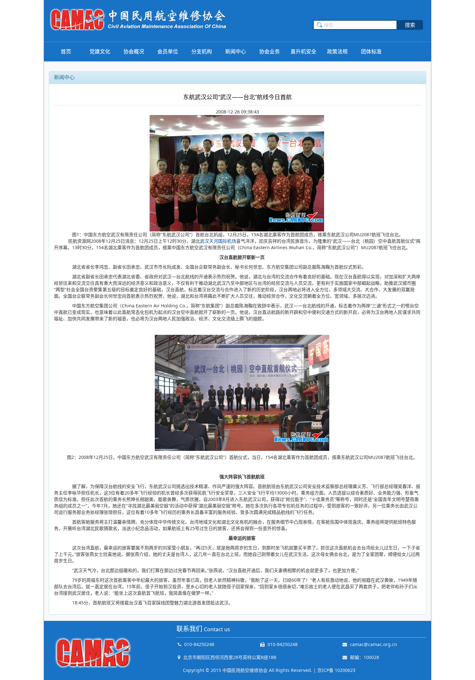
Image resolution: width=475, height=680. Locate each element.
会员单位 (167, 51)
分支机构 (201, 51)
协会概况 (133, 51)
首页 (66, 51)
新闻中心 (235, 51)
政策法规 (337, 51)
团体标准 (371, 51)
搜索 (410, 24)
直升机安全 (303, 51)
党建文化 (100, 51)
